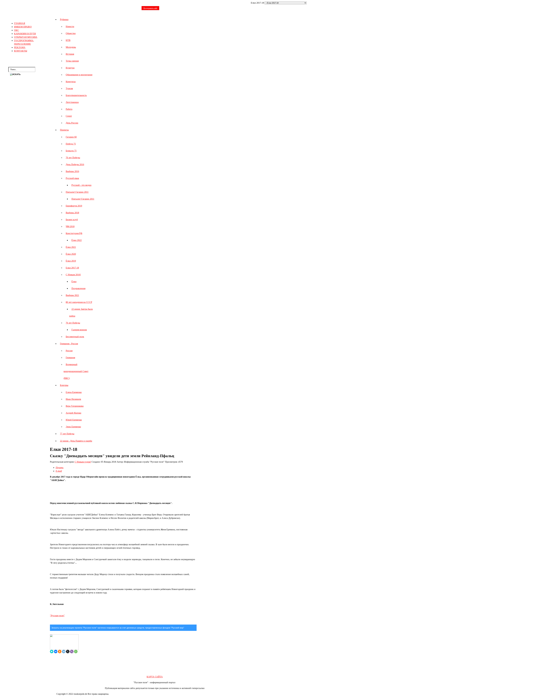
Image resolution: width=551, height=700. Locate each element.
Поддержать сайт (150, 8)
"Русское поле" (57, 615)
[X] (67, 651)
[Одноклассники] (59, 651)
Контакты (20, 51)
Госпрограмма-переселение (24, 42)
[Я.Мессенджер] (51, 651)
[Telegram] (63, 651)
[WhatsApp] (75, 651)
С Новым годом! (83, 462)
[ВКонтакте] (55, 651)
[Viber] (71, 651)
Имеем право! (23, 27)
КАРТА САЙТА (155, 676)
